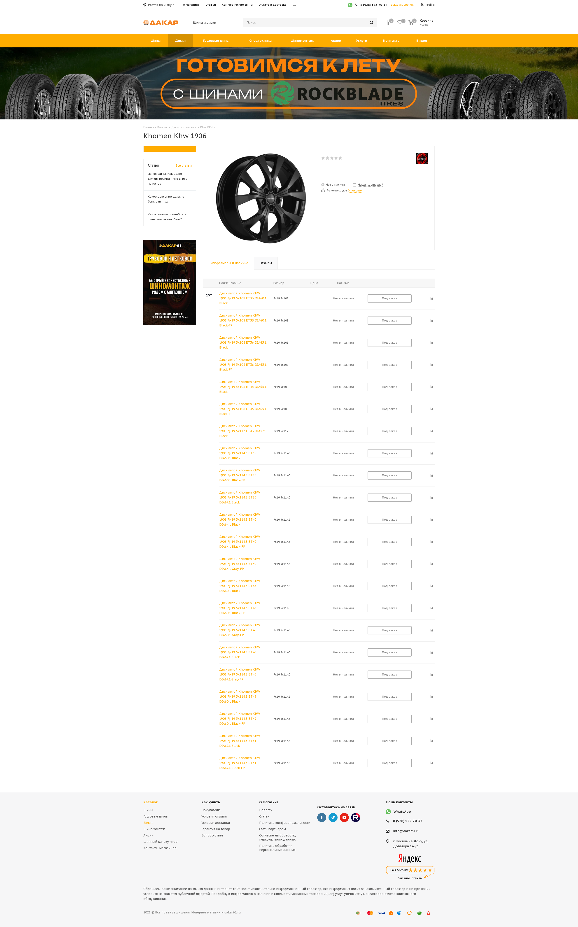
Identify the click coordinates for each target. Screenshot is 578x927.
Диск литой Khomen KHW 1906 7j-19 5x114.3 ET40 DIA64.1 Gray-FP (239, 564)
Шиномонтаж (154, 829)
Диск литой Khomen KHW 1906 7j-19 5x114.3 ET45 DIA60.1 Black (239, 586)
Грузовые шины (155, 816)
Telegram (333, 817)
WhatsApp (402, 811)
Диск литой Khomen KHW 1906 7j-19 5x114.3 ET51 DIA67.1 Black (239, 741)
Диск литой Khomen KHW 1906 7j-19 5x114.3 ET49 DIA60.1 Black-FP (239, 719)
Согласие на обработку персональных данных (277, 837)
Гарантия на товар (215, 829)
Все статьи (183, 165)
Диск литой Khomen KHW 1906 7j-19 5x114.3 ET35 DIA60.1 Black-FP (239, 475)
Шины (148, 810)
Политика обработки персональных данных (277, 848)
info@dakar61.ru (406, 831)
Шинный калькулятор (160, 842)
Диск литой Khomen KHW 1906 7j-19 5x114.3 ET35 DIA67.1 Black (239, 497)
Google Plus (355, 817)
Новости (266, 810)
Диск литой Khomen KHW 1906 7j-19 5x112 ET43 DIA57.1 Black (242, 431)
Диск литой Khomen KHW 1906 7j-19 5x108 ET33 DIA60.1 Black (242, 298)
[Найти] (371, 22)
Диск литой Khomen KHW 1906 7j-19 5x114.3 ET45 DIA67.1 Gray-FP (239, 674)
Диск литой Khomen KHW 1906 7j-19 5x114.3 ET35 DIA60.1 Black (239, 453)
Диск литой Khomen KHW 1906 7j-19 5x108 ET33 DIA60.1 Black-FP (242, 320)
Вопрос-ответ (212, 835)
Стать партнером (272, 829)
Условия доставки (215, 823)
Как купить (210, 802)
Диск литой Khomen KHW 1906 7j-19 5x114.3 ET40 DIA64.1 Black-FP (239, 542)
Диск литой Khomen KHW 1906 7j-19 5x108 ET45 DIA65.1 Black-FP (242, 409)
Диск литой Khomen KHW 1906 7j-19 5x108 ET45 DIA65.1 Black (242, 387)
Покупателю (211, 810)
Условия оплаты (214, 816)
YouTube (344, 817)
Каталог (150, 802)
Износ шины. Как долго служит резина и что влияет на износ (168, 179)
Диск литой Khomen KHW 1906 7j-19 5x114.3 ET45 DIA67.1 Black (239, 652)
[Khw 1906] (261, 198)
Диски (148, 823)
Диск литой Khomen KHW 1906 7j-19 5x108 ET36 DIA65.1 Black (242, 342)
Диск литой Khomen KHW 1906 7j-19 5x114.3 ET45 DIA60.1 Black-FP (239, 608)
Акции (148, 835)
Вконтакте (321, 817)
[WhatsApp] (350, 5)
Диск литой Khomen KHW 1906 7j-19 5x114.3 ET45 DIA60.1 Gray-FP (239, 630)
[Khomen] (422, 158)
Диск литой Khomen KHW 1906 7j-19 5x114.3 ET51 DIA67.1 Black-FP (239, 763)
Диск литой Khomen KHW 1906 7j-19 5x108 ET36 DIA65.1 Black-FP (242, 365)
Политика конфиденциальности (284, 823)
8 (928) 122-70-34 (407, 821)
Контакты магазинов (160, 848)
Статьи (264, 816)
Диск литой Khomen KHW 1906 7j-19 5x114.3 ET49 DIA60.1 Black (239, 696)
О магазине (269, 802)
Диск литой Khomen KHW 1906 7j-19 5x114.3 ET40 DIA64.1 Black (239, 519)
